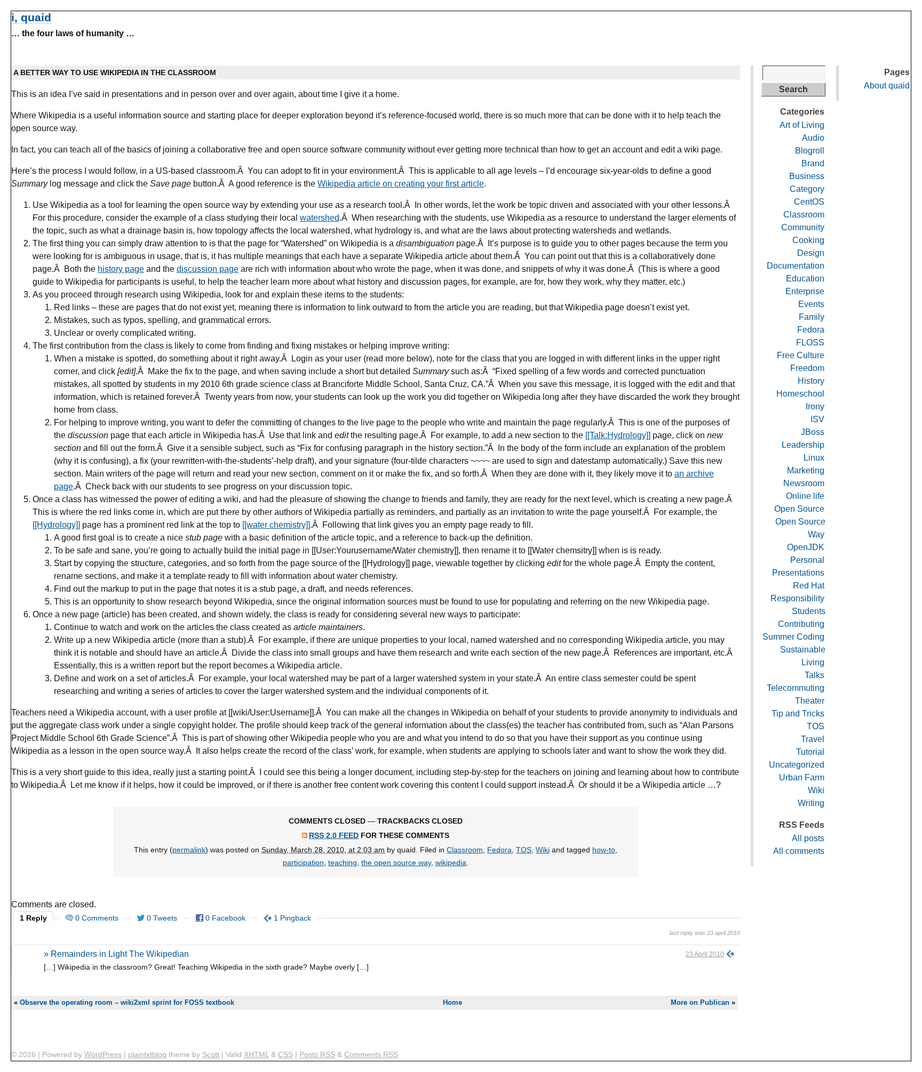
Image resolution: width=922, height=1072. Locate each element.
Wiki (543, 849)
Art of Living (802, 125)
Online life (805, 496)
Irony (815, 406)
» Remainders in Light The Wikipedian (116, 953)
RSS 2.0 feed (334, 835)
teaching (342, 862)
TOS (523, 849)
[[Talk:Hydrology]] (617, 435)
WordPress (103, 1054)
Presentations (798, 572)
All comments (798, 851)
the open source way (396, 862)
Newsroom (803, 483)
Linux (814, 457)
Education (805, 278)
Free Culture (800, 355)
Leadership (803, 444)
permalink (188, 849)
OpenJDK (805, 547)
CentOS (809, 201)
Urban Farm (801, 777)
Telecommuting (795, 687)
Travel (812, 739)
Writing (811, 803)
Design (810, 252)
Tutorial (810, 751)
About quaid (887, 85)
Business (806, 176)
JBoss (812, 432)
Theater (809, 700)
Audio (813, 137)
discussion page (208, 268)
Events (811, 304)
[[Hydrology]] (56, 524)
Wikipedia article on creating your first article (400, 183)
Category (807, 189)
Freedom (807, 368)
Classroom (465, 849)
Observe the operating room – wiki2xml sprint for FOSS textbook (127, 1002)
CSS (285, 1054)
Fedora (499, 849)
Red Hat (808, 585)
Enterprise (804, 291)
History (811, 380)
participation (303, 862)
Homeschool (800, 393)
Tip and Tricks (798, 713)
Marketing (805, 470)
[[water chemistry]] (276, 524)
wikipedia (450, 862)
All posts (808, 838)
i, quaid (31, 17)
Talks (814, 675)
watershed (319, 217)
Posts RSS (317, 1054)
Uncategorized (796, 764)
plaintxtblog (147, 1054)
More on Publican (700, 1002)
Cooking (808, 240)
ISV (817, 419)
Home (452, 1002)
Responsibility (797, 598)
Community (802, 227)
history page (121, 268)
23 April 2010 (705, 954)
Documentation (795, 265)
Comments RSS (371, 1054)
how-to (603, 849)
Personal (807, 560)
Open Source (799, 508)
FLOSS (810, 342)
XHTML (256, 1054)
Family (811, 316)
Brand (812, 163)
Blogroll (809, 150)
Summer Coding (793, 636)
